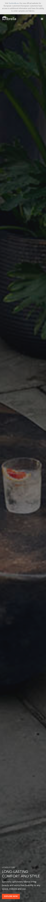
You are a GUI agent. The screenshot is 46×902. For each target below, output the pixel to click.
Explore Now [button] (11, 896)
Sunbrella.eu (14, 3)
